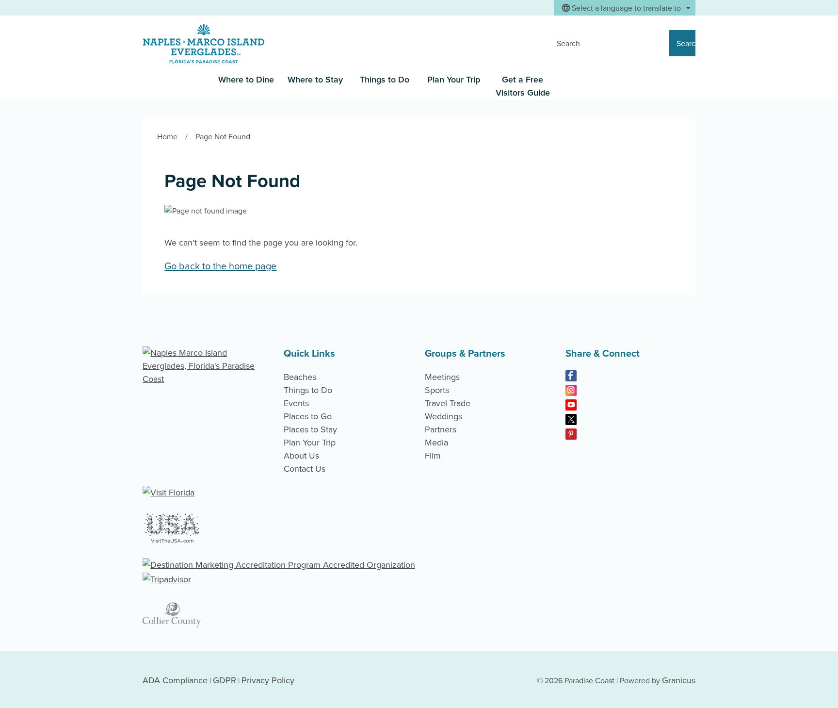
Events (296, 403)
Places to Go (308, 416)
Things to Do (384, 79)
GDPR (224, 680)
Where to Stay (315, 79)
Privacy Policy (268, 680)
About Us (301, 455)
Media (436, 442)
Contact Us (304, 468)
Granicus (678, 680)
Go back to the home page (220, 266)
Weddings (443, 416)
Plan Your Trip (453, 79)
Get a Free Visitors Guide (523, 86)
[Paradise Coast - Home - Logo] (204, 44)
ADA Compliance (175, 680)
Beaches (300, 377)
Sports (437, 390)
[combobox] (624, 8)
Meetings (442, 377)
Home (167, 136)
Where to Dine (246, 79)
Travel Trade (447, 403)
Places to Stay (310, 429)
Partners (440, 429)
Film (433, 455)
